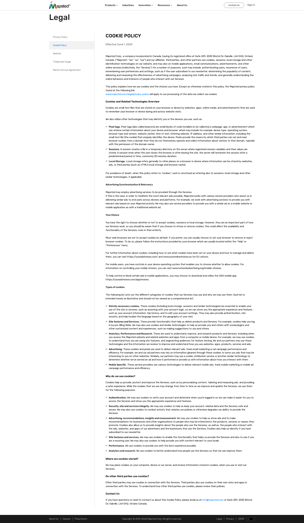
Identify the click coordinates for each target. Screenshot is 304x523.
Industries (128, 5)
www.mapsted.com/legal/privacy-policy (127, 94)
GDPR (241, 519)
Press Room (81, 519)
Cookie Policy (59, 45)
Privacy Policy (60, 37)
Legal (219, 519)
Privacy (230, 519)
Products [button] (110, 5)
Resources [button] (164, 5)
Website (57, 53)
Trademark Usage (62, 61)
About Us (53, 519)
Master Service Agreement (67, 70)
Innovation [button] (145, 5)
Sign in (251, 4)
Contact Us (234, 5)
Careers (67, 519)
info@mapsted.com (213, 499)
